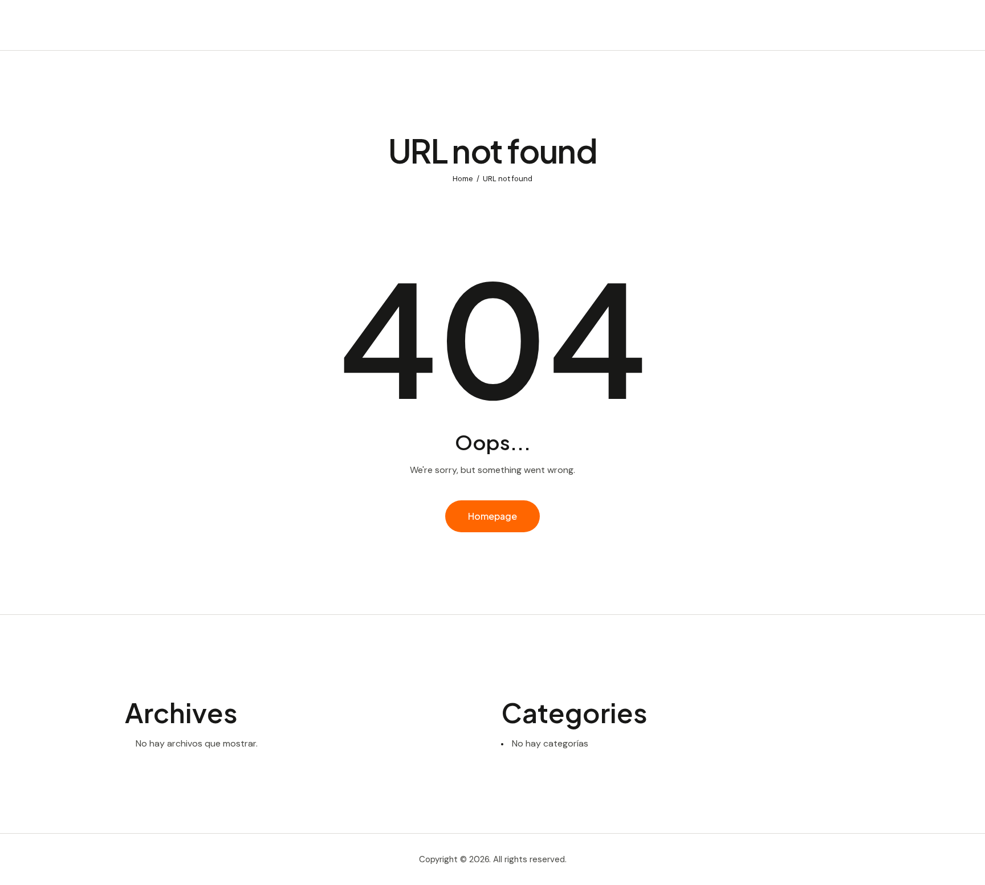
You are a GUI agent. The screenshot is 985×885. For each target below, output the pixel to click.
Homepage (492, 516)
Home (463, 178)
